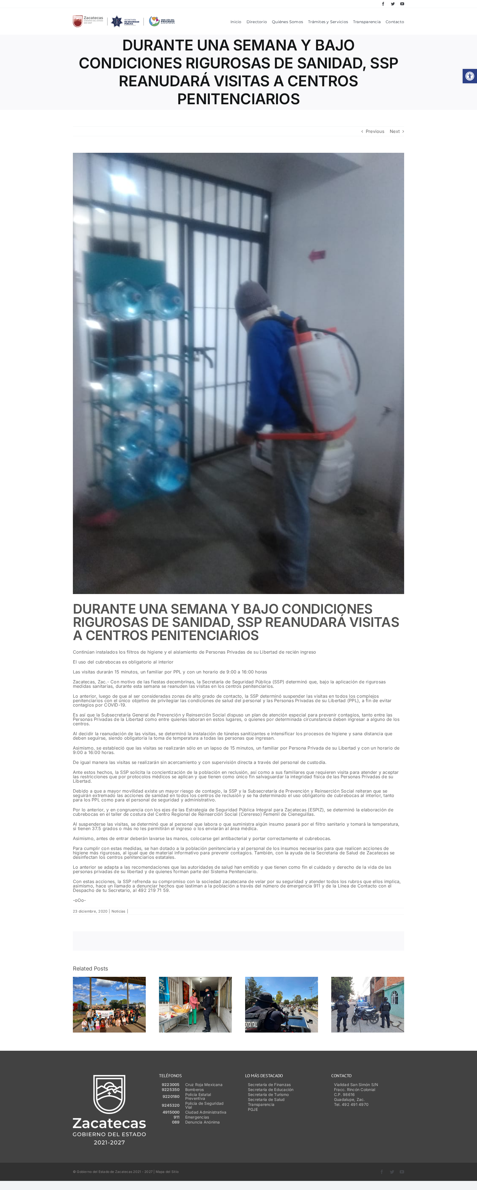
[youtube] (402, 4)
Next (395, 131)
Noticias (119, 911)
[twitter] (393, 4)
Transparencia (261, 1104)
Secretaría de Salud (266, 1099)
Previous (375, 131)
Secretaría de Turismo (268, 1094)
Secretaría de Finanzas (269, 1084)
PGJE (253, 1109)
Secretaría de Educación (271, 1089)
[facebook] (383, 4)
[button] (470, 76)
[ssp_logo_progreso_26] (123, 17)
